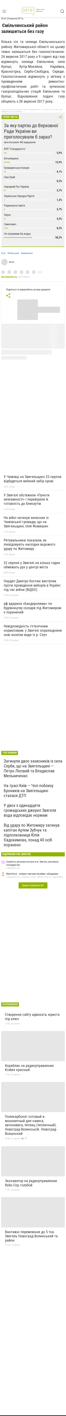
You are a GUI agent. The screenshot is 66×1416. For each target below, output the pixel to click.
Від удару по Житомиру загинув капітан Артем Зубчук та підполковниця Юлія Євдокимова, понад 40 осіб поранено (32, 835)
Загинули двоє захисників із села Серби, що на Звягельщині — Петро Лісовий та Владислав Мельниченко (33, 768)
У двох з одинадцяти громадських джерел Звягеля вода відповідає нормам (30, 810)
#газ (3, 253)
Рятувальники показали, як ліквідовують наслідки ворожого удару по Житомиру (29, 544)
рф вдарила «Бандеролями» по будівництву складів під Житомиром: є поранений (33, 607)
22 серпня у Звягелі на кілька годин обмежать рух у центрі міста (32, 565)
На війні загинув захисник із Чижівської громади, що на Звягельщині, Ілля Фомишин (26, 522)
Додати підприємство (33, 885)
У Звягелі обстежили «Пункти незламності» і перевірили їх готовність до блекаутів (26, 499)
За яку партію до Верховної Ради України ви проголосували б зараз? (31, 131)
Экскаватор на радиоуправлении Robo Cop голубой (31, 1183)
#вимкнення (27, 253)
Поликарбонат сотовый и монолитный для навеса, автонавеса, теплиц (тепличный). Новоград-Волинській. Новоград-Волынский (31, 1125)
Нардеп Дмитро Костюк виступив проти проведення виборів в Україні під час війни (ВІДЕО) (32, 585)
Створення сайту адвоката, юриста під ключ (32, 1016)
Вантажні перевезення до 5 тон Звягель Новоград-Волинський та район (31, 1236)
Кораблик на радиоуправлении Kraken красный (29, 1067)
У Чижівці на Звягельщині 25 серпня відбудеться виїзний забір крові (32, 479)
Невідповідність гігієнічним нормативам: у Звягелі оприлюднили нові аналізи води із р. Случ (33, 630)
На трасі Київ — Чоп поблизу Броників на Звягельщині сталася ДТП (28, 790)
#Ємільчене (13, 253)
